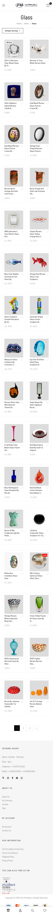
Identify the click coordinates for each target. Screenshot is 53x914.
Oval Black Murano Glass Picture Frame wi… (37, 105)
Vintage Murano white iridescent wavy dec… (10, 618)
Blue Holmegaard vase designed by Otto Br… (11, 490)
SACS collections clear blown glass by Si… (11, 63)
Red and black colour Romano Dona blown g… (36, 490)
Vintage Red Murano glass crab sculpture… (38, 276)
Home (19, 23)
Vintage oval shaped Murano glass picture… (36, 148)
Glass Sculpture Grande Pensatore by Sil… (11, 319)
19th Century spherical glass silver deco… (36, 575)
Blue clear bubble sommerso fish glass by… (11, 276)
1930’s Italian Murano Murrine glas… (36, 661)
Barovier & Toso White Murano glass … (38, 63)
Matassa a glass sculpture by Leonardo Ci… (10, 362)
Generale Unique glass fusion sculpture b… (36, 319)
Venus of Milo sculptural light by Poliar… (11, 533)
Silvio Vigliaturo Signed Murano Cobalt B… (10, 105)
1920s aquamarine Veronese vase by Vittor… (11, 661)
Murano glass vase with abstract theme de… (12, 405)
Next (36, 728)
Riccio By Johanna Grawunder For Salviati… (11, 704)
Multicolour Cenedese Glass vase (10, 575)
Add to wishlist (22, 61)
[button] (48, 5)
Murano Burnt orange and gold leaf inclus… (11, 191)
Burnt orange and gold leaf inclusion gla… (37, 191)
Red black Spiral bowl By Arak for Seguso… (36, 447)
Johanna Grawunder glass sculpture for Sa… (37, 533)
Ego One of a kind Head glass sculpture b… (37, 362)
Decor (26, 23)
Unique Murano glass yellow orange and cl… (36, 234)
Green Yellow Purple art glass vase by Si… (38, 618)
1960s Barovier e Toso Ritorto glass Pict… (11, 234)
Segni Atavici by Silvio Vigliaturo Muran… (36, 405)
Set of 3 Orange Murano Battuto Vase (36, 704)
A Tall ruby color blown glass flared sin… (12, 447)
